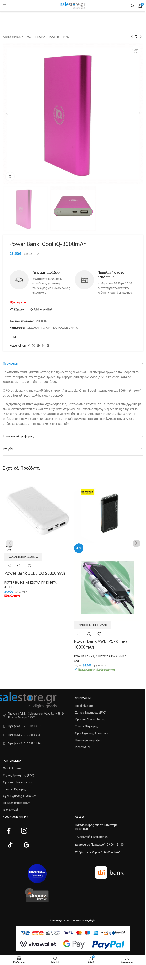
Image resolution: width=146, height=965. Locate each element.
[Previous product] (131, 37)
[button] (6, 113)
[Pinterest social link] (38, 345)
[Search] (132, 6)
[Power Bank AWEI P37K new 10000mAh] (108, 509)
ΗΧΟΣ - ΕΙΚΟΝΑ (34, 37)
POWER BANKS (59, 37)
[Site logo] (73, 5)
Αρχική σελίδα (12, 37)
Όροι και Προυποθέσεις (18, 782)
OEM (13, 337)
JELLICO (10, 587)
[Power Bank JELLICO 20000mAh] (38, 509)
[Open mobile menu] (5, 6)
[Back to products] (136, 37)
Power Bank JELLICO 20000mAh (34, 573)
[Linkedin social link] (43, 345)
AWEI (77, 661)
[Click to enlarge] (10, 176)
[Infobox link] (40, 282)
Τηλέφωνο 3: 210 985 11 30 (24, 743)
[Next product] (141, 37)
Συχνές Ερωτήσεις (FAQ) (18, 775)
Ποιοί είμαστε (12, 768)
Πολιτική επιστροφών (16, 803)
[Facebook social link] (28, 345)
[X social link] (33, 345)
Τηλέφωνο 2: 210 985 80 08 (24, 734)
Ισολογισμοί (10, 809)
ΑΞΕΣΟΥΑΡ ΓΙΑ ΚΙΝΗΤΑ (41, 327)
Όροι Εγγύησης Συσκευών (19, 796)
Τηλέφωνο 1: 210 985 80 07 (24, 726)
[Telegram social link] (47, 345)
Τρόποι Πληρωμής (14, 789)
